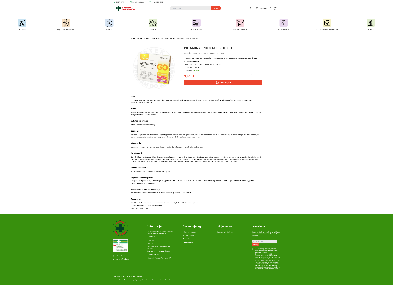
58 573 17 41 (120, 2)
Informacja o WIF (153, 254)
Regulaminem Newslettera (270, 269)
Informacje (151, 236)
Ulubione (263, 8)
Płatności (185, 238)
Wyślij (255, 244)
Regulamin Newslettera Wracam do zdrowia (159, 247)
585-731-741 (120, 256)
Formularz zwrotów (189, 235)
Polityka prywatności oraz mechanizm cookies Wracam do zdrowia (160, 233)
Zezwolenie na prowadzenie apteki (159, 251)
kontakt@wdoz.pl (138, 2)
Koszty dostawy (187, 242)
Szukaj (215, 8)
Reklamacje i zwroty (189, 232)
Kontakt (150, 243)
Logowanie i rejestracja (225, 232)
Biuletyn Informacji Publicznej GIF (159, 258)
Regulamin (151, 240)
